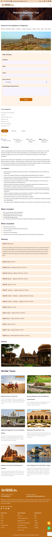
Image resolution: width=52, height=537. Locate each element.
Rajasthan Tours (5, 121)
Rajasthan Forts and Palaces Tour (36, 430)
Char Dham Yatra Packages (7, 112)
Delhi (35, 518)
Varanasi (36, 527)
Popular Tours (4, 119)
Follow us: (41, 1)
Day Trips (3, 115)
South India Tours (5, 126)
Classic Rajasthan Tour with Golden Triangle (38, 465)
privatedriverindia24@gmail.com (35, 496)
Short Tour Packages (6, 123)
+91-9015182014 (5, 496)
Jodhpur (36, 523)
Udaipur (36, 525)
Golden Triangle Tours (6, 117)
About (2, 518)
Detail (4, 131)
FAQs (2, 520)
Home (20, 15)
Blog (2, 523)
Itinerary (14, 131)
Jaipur (35, 520)
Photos (23, 131)
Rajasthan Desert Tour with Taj (9, 396)
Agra (35, 516)
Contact (3, 527)
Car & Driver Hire (4, 525)
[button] (3, 355)
